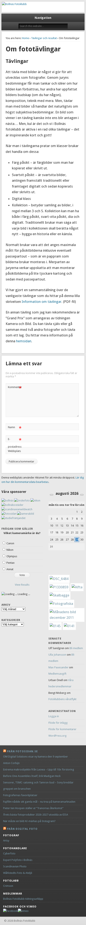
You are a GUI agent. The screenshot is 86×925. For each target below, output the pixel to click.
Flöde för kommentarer (62, 729)
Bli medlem (76, 648)
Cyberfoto (9, 853)
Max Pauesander (58, 667)
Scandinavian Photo (15, 866)
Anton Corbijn (11, 763)
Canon (10, 543)
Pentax (10, 562)
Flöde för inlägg (58, 722)
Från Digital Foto (22, 828)
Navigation (43, 18)
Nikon (9, 549)
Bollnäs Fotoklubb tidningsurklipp (23, 898)
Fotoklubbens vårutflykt (62, 699)
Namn (15, 428)
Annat (9, 569)
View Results (22, 584)
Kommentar (15, 388)
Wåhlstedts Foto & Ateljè (17, 872)
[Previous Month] (51, 494)
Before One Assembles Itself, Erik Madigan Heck (32, 776)
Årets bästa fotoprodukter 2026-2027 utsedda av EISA (35, 814)
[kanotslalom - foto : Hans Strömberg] (77, 587)
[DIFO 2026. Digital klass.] (69, 626)
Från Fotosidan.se (22, 751)
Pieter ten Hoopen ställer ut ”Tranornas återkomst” (33, 808)
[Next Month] (81, 494)
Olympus (11, 556)
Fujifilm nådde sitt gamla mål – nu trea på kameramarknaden (39, 801)
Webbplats (14, 451)
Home (25, 38)
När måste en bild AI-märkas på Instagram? (29, 821)
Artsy (6, 840)
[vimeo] (23, 910)
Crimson (8, 885)
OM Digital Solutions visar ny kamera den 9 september (35, 756)
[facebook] (10, 910)
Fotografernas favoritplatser (20, 795)
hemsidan (23, 341)
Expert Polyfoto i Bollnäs (17, 860)
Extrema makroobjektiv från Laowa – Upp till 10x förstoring (38, 769)
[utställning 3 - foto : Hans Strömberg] (61, 603)
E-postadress (15, 442)
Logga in (53, 716)
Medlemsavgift (57, 673)
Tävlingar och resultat (44, 38)
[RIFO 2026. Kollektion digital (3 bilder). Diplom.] (55, 626)
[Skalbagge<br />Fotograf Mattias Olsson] (59, 595)
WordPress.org (57, 735)
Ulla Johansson (57, 654)
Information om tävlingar (41, 301)
